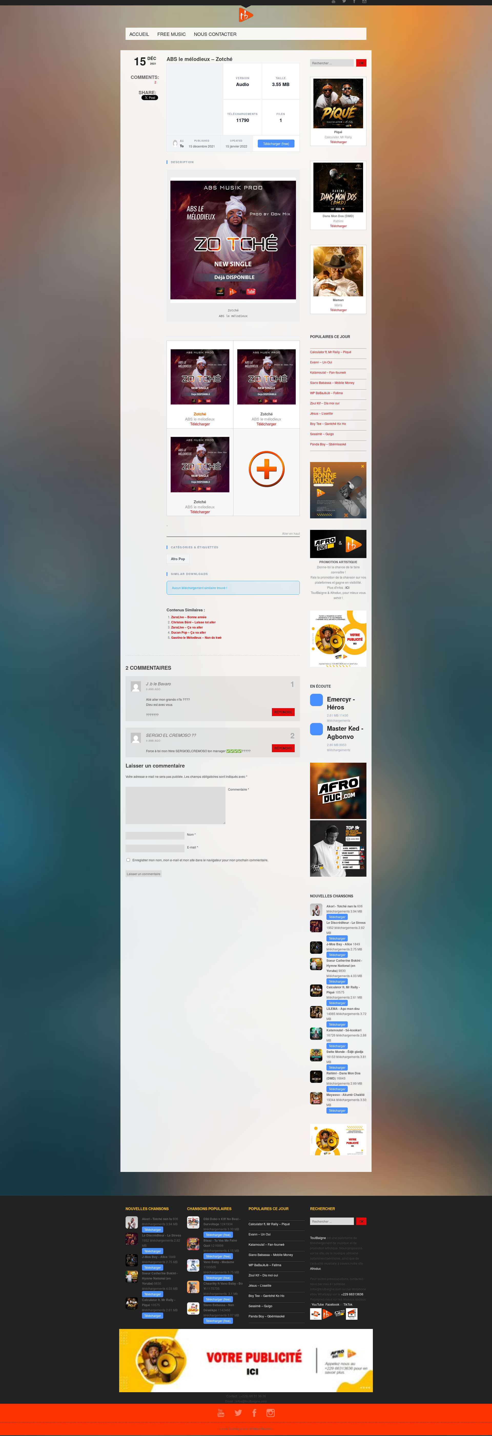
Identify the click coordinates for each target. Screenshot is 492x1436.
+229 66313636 (352, 1294)
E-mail (192, 847)
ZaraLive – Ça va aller (187, 627)
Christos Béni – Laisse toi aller (193, 622)
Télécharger (200, 423)
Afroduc (315, 1268)
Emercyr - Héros (341, 703)
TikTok (347, 1304)
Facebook (332, 1304)
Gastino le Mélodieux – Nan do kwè (196, 637)
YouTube (318, 1304)
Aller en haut (291, 534)
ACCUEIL (139, 33)
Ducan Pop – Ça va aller (188, 632)
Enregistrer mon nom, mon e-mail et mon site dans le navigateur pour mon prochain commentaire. (200, 860)
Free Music (171, 33)
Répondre (283, 712)
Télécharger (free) (276, 143)
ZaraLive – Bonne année (189, 617)
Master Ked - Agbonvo (345, 732)
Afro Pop (178, 558)
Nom (191, 834)
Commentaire (238, 789)
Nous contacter (215, 33)
